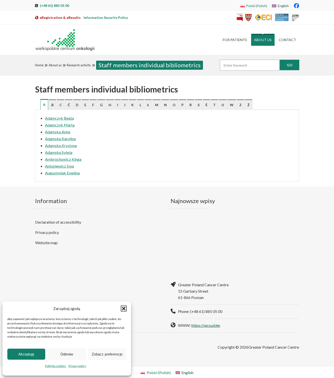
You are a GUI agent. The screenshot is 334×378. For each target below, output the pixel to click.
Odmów (66, 354)
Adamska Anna (57, 131)
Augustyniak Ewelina (62, 173)
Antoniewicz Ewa (59, 166)
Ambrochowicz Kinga (63, 159)
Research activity (79, 65)
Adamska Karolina (60, 138)
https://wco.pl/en (205, 325)
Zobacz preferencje (107, 354)
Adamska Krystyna (61, 145)
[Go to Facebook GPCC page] (296, 5)
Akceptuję (26, 354)
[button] (123, 308)
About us (55, 65)
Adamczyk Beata (59, 118)
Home (39, 65)
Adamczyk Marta (60, 125)
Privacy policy (77, 366)
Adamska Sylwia (58, 152)
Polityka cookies (55, 366)
